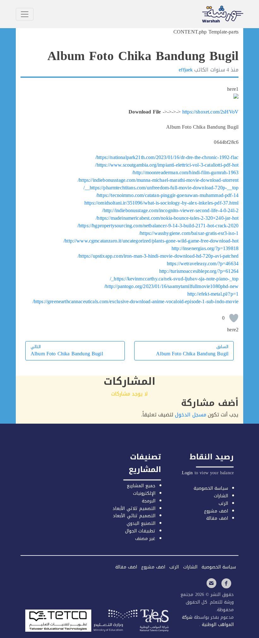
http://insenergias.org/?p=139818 (205, 248)
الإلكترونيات (144, 493)
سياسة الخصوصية (211, 488)
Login (187, 473)
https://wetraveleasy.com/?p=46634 (202, 263)
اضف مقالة (217, 518)
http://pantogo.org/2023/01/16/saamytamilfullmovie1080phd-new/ (171, 286)
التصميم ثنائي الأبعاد (134, 516)
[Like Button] (233, 318)
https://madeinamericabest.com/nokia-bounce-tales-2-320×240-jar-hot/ (167, 218)
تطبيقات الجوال (140, 531)
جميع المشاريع (141, 486)
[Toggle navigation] (24, 14)
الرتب (223, 503)
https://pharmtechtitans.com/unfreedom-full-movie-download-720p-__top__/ (160, 188)
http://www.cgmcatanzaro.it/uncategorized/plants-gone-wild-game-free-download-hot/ (150, 241)
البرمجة (148, 501)
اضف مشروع (216, 511)
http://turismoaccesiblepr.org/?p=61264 (198, 271)
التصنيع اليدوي (141, 523)
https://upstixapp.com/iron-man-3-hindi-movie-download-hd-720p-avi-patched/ (158, 256)
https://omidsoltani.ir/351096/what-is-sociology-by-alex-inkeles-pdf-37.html (161, 203)
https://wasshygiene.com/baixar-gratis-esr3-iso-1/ (188, 233)
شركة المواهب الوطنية (208, 621)
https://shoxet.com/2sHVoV (210, 112)
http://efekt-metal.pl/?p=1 (212, 294)
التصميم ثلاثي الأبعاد (133, 508)
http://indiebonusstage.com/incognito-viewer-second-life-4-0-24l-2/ (170, 210)
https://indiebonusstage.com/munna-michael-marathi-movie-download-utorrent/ (158, 180)
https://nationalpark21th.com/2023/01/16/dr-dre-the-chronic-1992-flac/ (166, 157)
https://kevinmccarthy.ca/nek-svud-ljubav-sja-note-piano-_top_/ (174, 279)
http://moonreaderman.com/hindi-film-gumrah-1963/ (185, 172)
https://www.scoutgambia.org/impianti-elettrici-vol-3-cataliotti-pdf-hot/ (166, 165)
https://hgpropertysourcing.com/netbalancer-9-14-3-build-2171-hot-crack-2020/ (157, 225)
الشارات (221, 496)
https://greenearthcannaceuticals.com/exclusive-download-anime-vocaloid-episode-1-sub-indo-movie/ (135, 301)
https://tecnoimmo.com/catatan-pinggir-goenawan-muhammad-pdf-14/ (167, 195)
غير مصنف (145, 538)
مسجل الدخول (190, 415)
